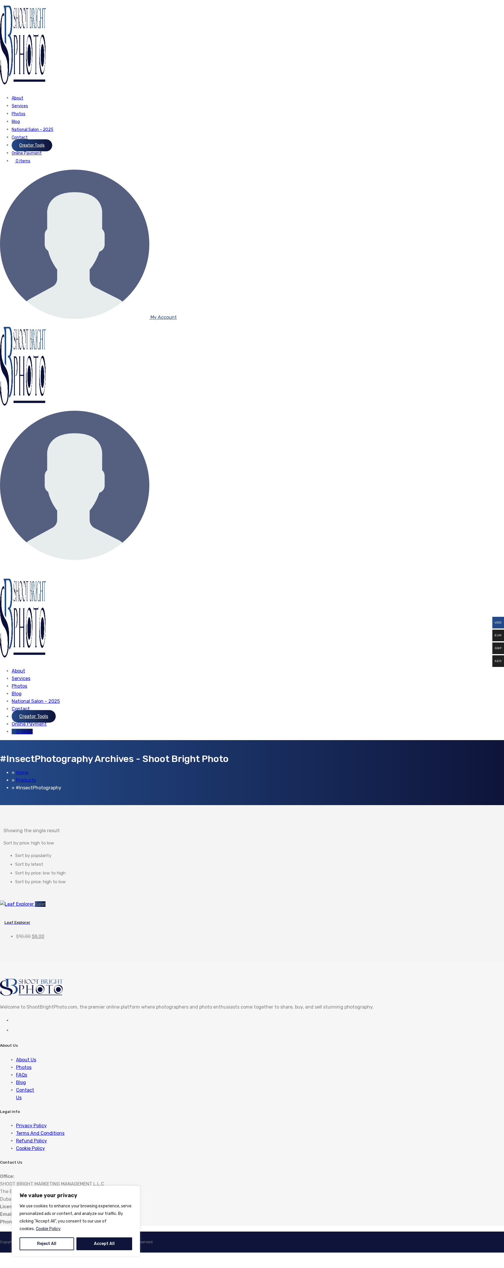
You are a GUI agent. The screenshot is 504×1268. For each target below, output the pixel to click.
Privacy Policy (31, 1125)
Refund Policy (31, 1141)
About (17, 98)
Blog (16, 121)
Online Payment (27, 153)
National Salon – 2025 (32, 129)
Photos (18, 113)
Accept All (104, 1243)
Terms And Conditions (40, 1133)
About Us (26, 1059)
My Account (163, 317)
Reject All (46, 1243)
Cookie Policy (48, 1228)
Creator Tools (32, 145)
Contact (20, 137)
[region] (76, 1221)
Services (20, 105)
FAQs (21, 1075)
